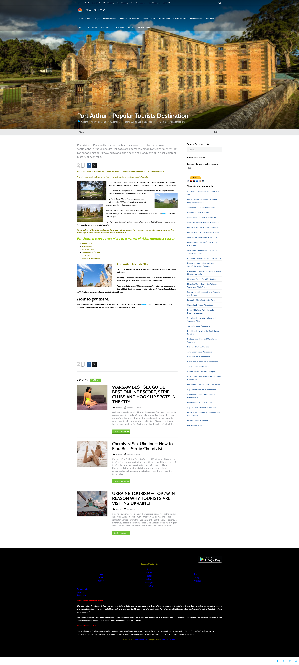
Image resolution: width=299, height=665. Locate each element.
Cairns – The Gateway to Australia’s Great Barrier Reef (204, 378)
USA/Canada (119, 27)
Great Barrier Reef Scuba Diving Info (202, 371)
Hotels (149, 572)
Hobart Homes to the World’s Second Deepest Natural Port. (202, 200)
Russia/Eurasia (149, 18)
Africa (130, 27)
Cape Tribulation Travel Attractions (201, 389)
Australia (144, 177)
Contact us (81, 595)
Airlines (149, 579)
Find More (95, 380)
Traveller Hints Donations (196, 157)
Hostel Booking (122, 3)
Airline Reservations (138, 3)
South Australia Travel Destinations (201, 207)
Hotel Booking (108, 3)
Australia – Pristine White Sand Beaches (131, 121)
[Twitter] (94, 165)
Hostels (149, 575)
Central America (180, 18)
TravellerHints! (94, 10)
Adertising (81, 592)
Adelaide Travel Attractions (198, 212)
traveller (119, 408)
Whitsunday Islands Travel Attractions (202, 362)
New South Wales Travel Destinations (202, 279)
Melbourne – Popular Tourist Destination (203, 384)
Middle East (92, 27)
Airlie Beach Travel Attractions (199, 352)
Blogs (81, 132)
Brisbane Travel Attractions (198, 347)
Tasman (120, 171)
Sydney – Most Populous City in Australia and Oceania (203, 293)
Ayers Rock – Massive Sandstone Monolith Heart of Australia (204, 272)
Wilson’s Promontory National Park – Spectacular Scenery (202, 251)
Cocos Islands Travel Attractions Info (202, 217)
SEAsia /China (84, 18)
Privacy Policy (83, 589)
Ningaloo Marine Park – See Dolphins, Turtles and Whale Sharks (202, 285)
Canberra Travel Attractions (198, 357)
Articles (197, 580)
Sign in (101, 580)
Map (217, 132)
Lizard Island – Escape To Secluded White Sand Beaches (203, 414)
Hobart (144, 304)
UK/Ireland (105, 27)
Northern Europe (143, 27)
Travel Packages (154, 3)
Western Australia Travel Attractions (202, 237)
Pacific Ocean (164, 18)
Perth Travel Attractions (197, 425)
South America (196, 18)
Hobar (164, 213)
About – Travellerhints (92, 3)
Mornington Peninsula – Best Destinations (204, 258)
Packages (149, 582)
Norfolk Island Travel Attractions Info (202, 227)
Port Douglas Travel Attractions (200, 402)
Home (79, 3)
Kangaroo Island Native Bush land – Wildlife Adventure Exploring (201, 264)
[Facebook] (89, 165)
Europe (97, 18)
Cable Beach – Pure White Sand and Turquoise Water (201, 319)
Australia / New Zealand (129, 18)
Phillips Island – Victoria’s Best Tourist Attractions (202, 243)
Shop (149, 569)
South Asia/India (109, 18)
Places (197, 574)
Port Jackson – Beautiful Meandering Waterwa (202, 340)
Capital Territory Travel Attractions (201, 407)
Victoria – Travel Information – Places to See (203, 193)
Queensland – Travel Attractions (200, 305)
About (101, 577)
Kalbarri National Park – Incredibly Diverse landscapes (201, 311)
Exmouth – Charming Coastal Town (201, 300)
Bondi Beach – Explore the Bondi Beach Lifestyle (203, 332)
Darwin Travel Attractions (197, 420)
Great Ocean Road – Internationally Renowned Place (201, 396)
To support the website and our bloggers (202, 164)
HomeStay (149, 585)
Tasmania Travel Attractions (170, 121)
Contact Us (167, 3)
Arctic (81, 27)
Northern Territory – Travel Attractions (203, 232)
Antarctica (210, 18)
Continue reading (120, 431)
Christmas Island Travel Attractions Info (203, 222)
